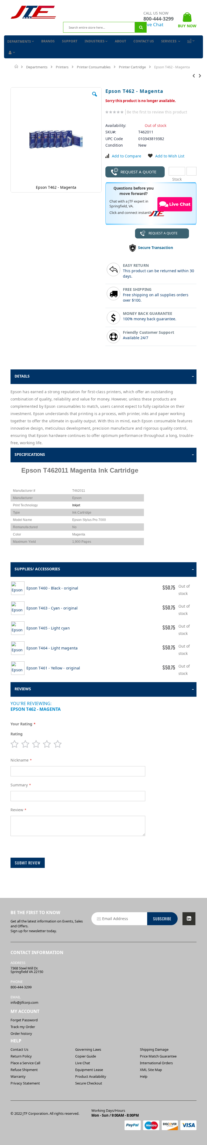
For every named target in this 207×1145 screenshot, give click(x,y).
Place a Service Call (25, 1062)
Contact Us (143, 41)
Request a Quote (138, 171)
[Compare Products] (190, 41)
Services (169, 41)
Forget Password (24, 1020)
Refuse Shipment (24, 1069)
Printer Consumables (94, 67)
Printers (62, 67)
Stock (177, 171)
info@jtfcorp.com (24, 1002)
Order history (21, 1033)
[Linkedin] (188, 918)
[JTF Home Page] (33, 12)
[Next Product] (200, 75)
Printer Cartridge (132, 67)
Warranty (18, 1076)
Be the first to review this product (157, 111)
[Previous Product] (194, 75)
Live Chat (153, 24)
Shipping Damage (154, 1049)
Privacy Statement (25, 1083)
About (120, 41)
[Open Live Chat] (174, 204)
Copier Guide (85, 1056)
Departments (36, 67)
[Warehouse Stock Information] (191, 171)
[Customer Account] (11, 52)
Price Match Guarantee (158, 1056)
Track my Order (23, 1026)
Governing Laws (88, 1049)
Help (143, 1076)
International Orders (156, 1062)
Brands (48, 41)
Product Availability (90, 1076)
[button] (94, 98)
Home (17, 66)
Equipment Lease (89, 1069)
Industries (95, 41)
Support (69, 41)
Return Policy (21, 1056)
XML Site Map (151, 1069)
